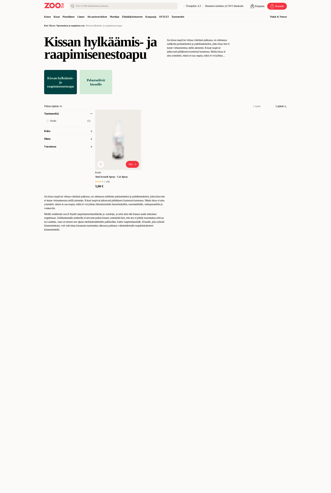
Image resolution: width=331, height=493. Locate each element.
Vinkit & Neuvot (278, 17)
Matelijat (114, 17)
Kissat (57, 17)
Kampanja (150, 17)
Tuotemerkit (178, 17)
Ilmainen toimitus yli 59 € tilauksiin (224, 6)
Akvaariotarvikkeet (97, 17)
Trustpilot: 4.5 (193, 6)
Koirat (47, 17)
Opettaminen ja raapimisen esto (71, 25)
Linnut (80, 17)
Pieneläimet (68, 17)
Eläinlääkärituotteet (132, 17)
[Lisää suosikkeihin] (100, 164)
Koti (46, 25)
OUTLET (164, 17)
